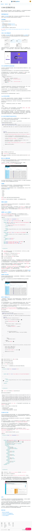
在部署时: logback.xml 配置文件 (6, 212)
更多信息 (5, 272)
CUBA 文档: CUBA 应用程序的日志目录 (8, 514)
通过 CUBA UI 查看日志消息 (5, 158)
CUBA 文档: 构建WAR (5, 515)
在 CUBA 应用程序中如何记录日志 (8, 116)
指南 (9, 4)
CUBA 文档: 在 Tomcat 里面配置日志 (7, 513)
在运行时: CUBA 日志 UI (5, 274)
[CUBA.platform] (1, 1)
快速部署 (29, 270)
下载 (2, 27)
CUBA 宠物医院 (6, 16)
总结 (2, 497)
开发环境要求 (3, 19)
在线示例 (6, 4)
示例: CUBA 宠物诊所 (6, 33)
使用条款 (9, 529)
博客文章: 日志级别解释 (5, 512)
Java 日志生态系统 (5, 96)
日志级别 (2, 183)
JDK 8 (3, 22)
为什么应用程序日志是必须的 (7, 65)
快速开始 (2, 4)
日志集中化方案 (4, 412)
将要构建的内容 (4, 14)
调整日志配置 (4, 201)
